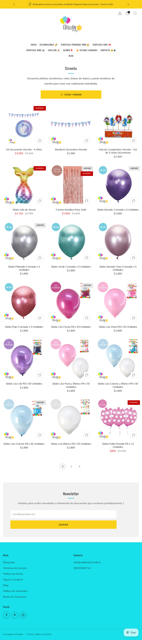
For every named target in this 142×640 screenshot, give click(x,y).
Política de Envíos (13, 573)
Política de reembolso (15, 591)
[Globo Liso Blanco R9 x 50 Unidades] (71, 419)
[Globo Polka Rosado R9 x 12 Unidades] (118, 419)
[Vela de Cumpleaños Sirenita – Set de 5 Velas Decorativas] (118, 125)
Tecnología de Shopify (13, 634)
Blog (5, 585)
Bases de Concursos (14, 596)
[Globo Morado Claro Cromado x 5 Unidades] (118, 242)
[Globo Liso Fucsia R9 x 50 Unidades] (71, 302)
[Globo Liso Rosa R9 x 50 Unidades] (118, 302)
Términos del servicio (15, 568)
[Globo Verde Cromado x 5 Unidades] (71, 242)
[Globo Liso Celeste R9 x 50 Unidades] (24, 419)
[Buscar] (135, 13)
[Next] (128, 4)
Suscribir (63, 524)
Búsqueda (9, 562)
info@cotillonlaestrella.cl (87, 562)
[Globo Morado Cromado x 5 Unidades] (118, 185)
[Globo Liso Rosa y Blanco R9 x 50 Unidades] (71, 359)
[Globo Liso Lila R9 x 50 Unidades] (24, 359)
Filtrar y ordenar (73, 94)
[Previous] (14, 4)
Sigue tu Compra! (13, 579)
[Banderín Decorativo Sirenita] (71, 125)
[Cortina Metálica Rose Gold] (71, 185)
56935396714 (82, 568)
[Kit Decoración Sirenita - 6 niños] (24, 125)
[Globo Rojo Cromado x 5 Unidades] (24, 302)
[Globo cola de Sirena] (24, 185)
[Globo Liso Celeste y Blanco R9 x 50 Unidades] (118, 359)
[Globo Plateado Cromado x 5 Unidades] (24, 242)
